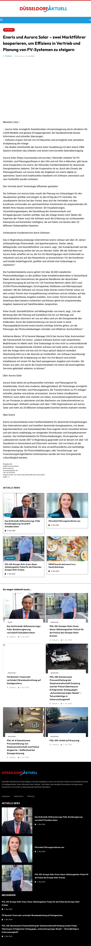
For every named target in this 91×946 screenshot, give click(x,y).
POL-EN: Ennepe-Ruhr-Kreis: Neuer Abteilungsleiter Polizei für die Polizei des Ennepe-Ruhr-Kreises (23, 567)
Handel (52, 558)
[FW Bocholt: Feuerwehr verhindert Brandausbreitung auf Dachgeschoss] (24, 658)
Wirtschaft (9, 30)
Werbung (30, 796)
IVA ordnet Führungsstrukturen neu (64, 521)
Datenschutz (18, 796)
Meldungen (10, 558)
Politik (8, 515)
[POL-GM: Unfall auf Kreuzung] (67, 722)
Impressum (6, 796)
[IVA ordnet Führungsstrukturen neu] (67, 505)
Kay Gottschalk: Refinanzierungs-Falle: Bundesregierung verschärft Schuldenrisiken (22, 524)
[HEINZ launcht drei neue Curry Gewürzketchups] (67, 548)
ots (9, 477)
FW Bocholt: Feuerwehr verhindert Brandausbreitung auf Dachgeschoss (24, 680)
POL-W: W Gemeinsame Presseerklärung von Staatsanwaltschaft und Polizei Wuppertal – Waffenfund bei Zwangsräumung (23, 747)
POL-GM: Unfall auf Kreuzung (64, 740)
